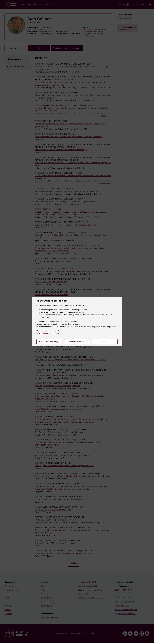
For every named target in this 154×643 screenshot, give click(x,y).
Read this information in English (48, 333)
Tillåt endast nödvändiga (49, 341)
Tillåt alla (105, 341)
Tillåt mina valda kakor (77, 341)
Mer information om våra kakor (48, 331)
